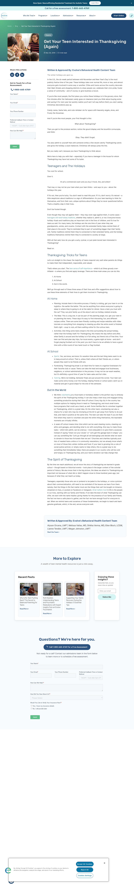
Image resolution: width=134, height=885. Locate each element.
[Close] (104, 863)
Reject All (85, 870)
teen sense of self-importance (80, 268)
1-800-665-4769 (80, 8)
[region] (58, 870)
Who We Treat (28, 16)
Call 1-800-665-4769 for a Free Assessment (68, 647)
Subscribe (107, 597)
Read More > (24, 609)
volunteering (66, 395)
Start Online (119, 16)
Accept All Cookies (84, 864)
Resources (81, 16)
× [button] (131, 3)
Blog (16, 26)
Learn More (95, 3)
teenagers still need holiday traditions (61, 218)
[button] (8, 870)
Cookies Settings (85, 875)
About (91, 16)
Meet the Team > (53, 532)
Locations (54, 16)
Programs (42, 16)
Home (10, 26)
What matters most (99, 490)
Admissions (67, 16)
